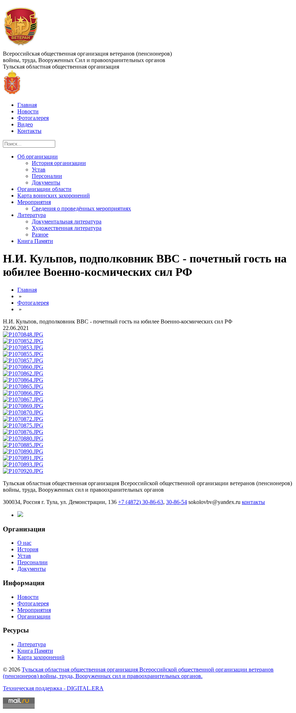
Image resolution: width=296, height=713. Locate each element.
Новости (28, 111)
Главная (27, 105)
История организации (59, 163)
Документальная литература (66, 221)
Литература (31, 215)
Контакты (29, 131)
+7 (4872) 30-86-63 (140, 502)
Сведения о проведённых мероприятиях (81, 208)
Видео (25, 124)
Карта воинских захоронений (53, 195)
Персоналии (47, 176)
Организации (34, 616)
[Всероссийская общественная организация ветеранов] (21, 47)
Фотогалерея (33, 118)
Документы (46, 182)
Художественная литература (66, 228)
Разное (40, 234)
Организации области (44, 189)
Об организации (37, 156)
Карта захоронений (41, 657)
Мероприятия (34, 202)
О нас (24, 543)
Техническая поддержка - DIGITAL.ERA (53, 688)
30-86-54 (176, 502)
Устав (38, 169)
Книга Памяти (35, 241)
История (27, 549)
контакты (253, 502)
